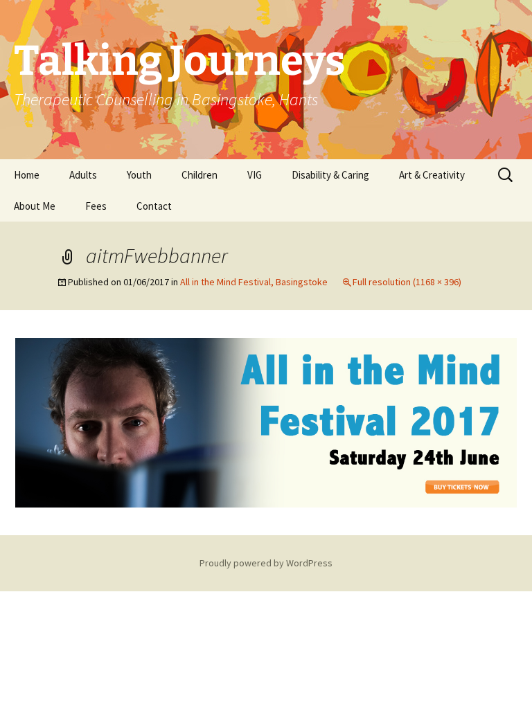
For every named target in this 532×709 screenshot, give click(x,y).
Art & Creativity (432, 174)
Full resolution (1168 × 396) (407, 282)
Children (199, 174)
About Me (34, 206)
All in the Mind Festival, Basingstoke (254, 282)
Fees (96, 206)
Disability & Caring (330, 174)
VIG (254, 174)
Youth (139, 174)
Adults (83, 174)
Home (26, 174)
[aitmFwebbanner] (266, 422)
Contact (154, 206)
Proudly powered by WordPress (266, 563)
